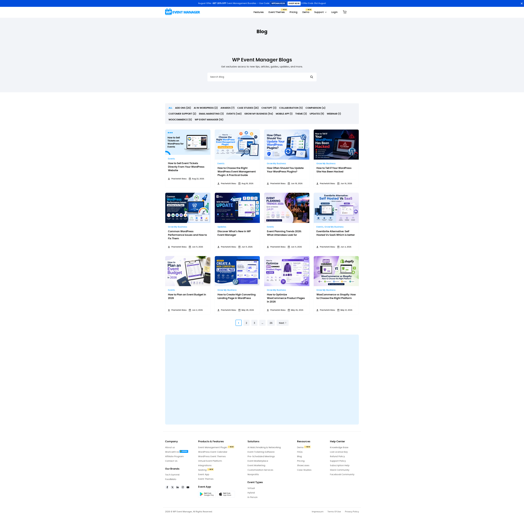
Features (259, 12)
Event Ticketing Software (261, 452)
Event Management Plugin (212, 447)
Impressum (317, 512)
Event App (203, 474)
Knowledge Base (339, 447)
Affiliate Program (174, 456)
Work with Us (172, 452)
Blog (299, 456)
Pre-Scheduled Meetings (261, 456)
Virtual (251, 488)
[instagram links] (183, 487)
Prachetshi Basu (179, 179)
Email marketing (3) (211, 114)
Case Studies (304, 470)
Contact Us (171, 461)
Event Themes (277, 12)
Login (334, 12)
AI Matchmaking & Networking (264, 447)
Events (171, 159)
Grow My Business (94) (258, 114)
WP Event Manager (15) (209, 119)
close (521, 3)
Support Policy (338, 461)
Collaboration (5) (291, 108)
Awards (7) (228, 108)
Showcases (303, 465)
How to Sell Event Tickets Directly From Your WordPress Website (186, 167)
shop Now (294, 4)
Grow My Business (276, 164)
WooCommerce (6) (180, 119)
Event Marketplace (258, 461)
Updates (222, 227)
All (170, 108)
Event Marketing (256, 465)
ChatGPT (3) (268, 108)
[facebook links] (167, 487)
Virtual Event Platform (210, 461)
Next (281, 323)
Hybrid (251, 493)
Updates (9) (317, 114)
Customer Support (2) (182, 114)
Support (319, 12)
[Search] (311, 77)
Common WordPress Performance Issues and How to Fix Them (187, 235)
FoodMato (170, 479)
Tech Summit (172, 475)
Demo (305, 12)
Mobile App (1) (284, 114)
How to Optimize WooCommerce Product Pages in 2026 (286, 298)
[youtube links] (188, 487)
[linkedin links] (177, 487)
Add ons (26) (183, 108)
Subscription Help (339, 465)
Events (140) (234, 114)
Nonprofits (253, 474)
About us (170, 447)
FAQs (300, 452)
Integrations (205, 465)
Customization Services (260, 470)
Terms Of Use (334, 512)
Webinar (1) (334, 114)
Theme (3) (301, 114)
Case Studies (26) (248, 108)
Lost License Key (339, 452)
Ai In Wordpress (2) (206, 108)
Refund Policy (337, 456)
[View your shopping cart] (345, 12)
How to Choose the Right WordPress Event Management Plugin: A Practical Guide (237, 172)
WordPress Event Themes (212, 456)
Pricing (293, 12)
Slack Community (339, 470)
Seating (202, 470)
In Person (252, 497)
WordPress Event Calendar (212, 452)
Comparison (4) (315, 108)
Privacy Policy (352, 512)
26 (271, 323)
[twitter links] (172, 487)
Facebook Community (342, 474)
